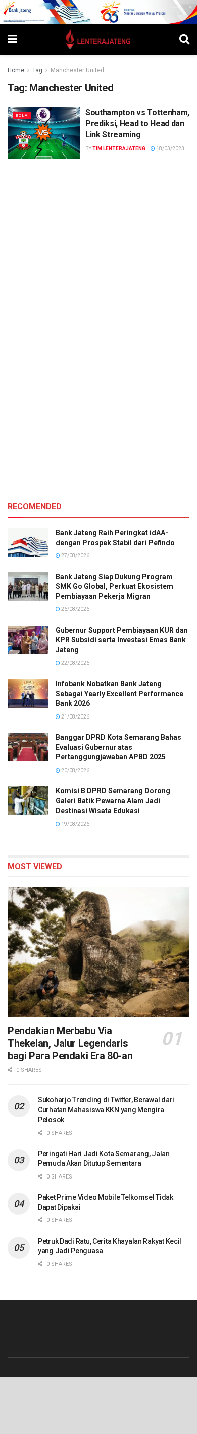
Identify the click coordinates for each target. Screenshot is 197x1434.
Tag (37, 70)
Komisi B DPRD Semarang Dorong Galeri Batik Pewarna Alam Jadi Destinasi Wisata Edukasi (113, 800)
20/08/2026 (74, 770)
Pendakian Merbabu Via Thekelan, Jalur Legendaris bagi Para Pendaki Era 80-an (70, 1043)
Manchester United (77, 70)
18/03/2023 (169, 148)
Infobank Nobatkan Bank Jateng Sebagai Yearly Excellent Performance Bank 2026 (119, 693)
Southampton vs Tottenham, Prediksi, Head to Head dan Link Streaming (137, 124)
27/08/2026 (74, 555)
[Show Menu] (12, 39)
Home (16, 70)
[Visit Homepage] (98, 39)
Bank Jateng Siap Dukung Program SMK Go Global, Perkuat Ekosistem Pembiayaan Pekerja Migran (114, 586)
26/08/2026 (74, 609)
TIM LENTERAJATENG (118, 148)
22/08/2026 (74, 663)
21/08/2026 (74, 717)
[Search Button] (184, 39)
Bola (22, 115)
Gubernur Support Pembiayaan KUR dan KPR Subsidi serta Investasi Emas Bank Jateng (122, 640)
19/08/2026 (74, 824)
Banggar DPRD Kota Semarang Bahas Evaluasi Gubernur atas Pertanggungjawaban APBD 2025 (118, 747)
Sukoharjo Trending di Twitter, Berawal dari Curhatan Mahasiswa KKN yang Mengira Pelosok (106, 1109)
